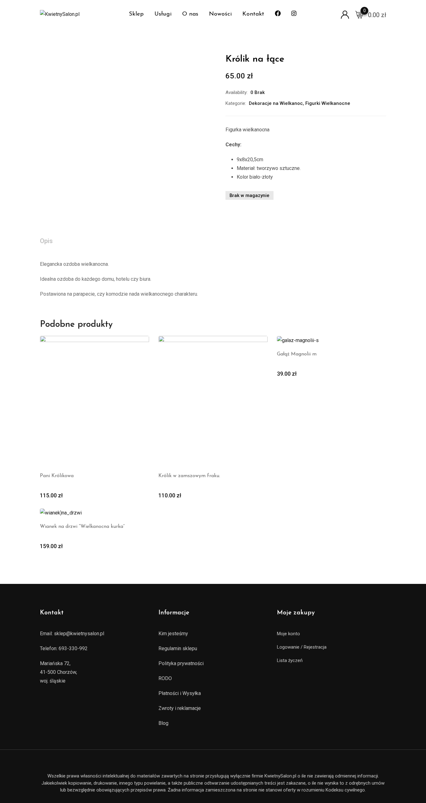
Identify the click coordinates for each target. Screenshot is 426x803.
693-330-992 (73, 648)
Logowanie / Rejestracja (302, 647)
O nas (190, 14)
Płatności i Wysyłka (179, 693)
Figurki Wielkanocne (327, 103)
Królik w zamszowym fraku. (189, 475)
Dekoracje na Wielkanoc (276, 103)
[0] (359, 14)
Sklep (136, 14)
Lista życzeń (290, 660)
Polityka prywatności (181, 663)
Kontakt (253, 14)
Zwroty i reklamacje (179, 708)
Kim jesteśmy (173, 633)
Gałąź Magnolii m (297, 354)
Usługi (163, 14)
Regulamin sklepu (177, 648)
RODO (165, 678)
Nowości (220, 14)
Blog (163, 723)
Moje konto (288, 633)
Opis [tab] (46, 241)
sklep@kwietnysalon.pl (79, 633)
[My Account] (345, 14)
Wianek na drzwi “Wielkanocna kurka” (82, 526)
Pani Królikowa (57, 475)
